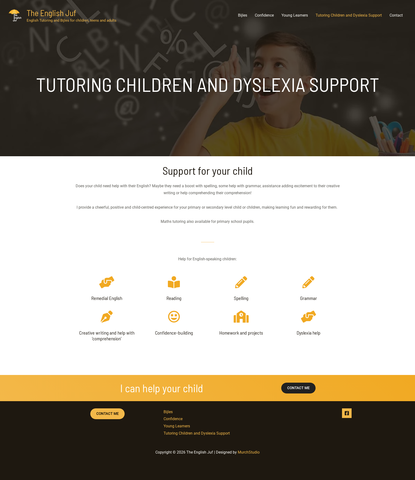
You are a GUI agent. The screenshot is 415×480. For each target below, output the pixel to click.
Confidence (264, 15)
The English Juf (51, 13)
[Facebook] (347, 413)
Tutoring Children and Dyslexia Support (349, 15)
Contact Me (107, 413)
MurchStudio (249, 452)
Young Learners (294, 15)
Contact (396, 15)
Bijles (242, 15)
